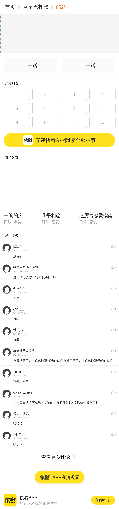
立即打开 (103, 500)
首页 (10, 7)
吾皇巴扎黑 (35, 7)
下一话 (88, 65)
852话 (62, 7)
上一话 (30, 65)
